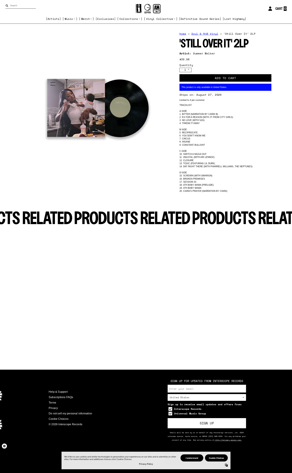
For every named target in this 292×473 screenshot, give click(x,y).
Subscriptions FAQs (61, 397)
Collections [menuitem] (128, 19)
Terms (52, 402)
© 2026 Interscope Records (65, 424)
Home (182, 34)
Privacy (53, 408)
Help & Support (58, 391)
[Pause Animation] (4, 446)
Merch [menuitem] (85, 19)
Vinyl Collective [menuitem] (159, 19)
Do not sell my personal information (70, 413)
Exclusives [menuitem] (105, 19)
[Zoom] (95, 108)
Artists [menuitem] (53, 19)
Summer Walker (204, 53)
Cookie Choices (58, 418)
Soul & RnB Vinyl (204, 34)
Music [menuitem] (69, 19)
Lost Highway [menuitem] (234, 19)
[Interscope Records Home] (146, 9)
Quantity (186, 65)
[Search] (7, 6)
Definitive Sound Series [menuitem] (200, 19)
